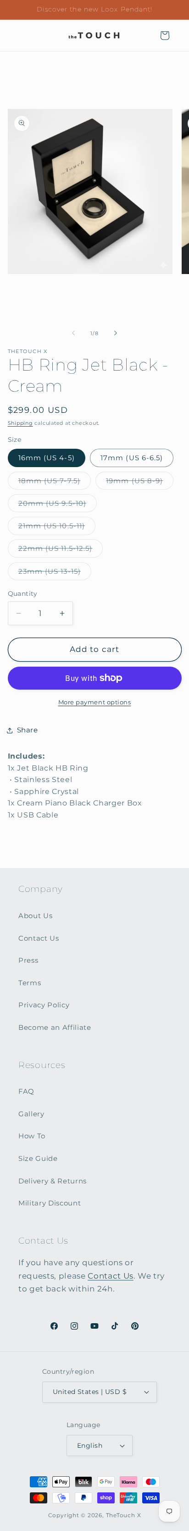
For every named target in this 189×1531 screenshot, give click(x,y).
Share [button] (27, 730)
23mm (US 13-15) (55, 573)
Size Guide (38, 1158)
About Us (35, 915)
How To (31, 1135)
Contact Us (38, 938)
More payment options (94, 702)
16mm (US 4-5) (46, 457)
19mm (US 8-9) (139, 483)
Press (28, 960)
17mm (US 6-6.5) (131, 457)
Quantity (23, 593)
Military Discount (49, 1203)
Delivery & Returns (52, 1181)
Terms (29, 982)
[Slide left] (73, 333)
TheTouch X (123, 1515)
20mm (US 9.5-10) (57, 505)
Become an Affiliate (54, 1027)
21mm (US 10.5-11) (57, 528)
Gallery (31, 1113)
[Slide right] (116, 333)
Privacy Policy (43, 1004)
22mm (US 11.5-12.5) (60, 550)
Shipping (20, 423)
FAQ (26, 1091)
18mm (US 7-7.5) (54, 483)
